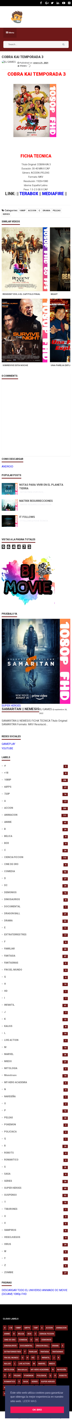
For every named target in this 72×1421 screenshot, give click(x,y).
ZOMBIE (8, 1272)
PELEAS (56, 210)
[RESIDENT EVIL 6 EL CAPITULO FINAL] (26, 259)
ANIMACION (10, 815)
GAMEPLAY (8, 744)
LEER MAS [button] (30, 1401)
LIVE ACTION (11, 1040)
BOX (6, 843)
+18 (6, 772)
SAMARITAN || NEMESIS (20, 709)
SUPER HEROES (12, 1188)
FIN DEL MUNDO (13, 969)
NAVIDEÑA (10, 1096)
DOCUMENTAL (12, 906)
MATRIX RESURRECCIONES (36, 500)
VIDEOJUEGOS (12, 1237)
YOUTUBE (7, 748)
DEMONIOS (10, 892)
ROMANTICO (11, 1159)
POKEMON (10, 1124)
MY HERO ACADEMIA (15, 1082)
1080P (22, 210)
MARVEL (9, 1054)
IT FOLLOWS (27, 517)
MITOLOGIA (10, 1068)
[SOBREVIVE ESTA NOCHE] (26, 330)
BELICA (8, 836)
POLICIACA (10, 1131)
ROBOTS (9, 1152)
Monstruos (10, 1075)
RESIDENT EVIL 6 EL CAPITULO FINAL (21, 294)
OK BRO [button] (37, 1409)
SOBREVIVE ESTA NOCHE (15, 365)
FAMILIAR (9, 948)
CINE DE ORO (11, 864)
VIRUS (7, 1244)
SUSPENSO (10, 1195)
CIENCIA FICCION (13, 857)
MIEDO (8, 1061)
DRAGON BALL (12, 913)
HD (6, 991)
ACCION (32, 210)
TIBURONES (10, 1209)
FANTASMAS (11, 962)
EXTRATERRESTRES (15, 934)
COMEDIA (9, 871)
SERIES (6, 214)
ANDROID (7, 466)
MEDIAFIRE (53, 193)
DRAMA (46, 210)
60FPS (7, 786)
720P (7, 793)
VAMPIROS (10, 1230)
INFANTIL (9, 1005)
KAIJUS (8, 1026)
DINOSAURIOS (12, 899)
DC (6, 885)
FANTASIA (9, 955)
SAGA (7, 1173)
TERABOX (28, 193)
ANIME (8, 822)
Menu (11, 32)
